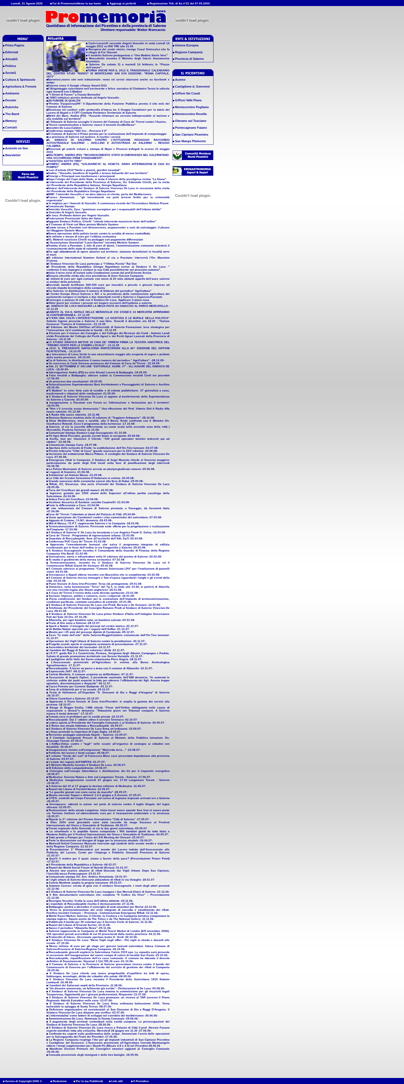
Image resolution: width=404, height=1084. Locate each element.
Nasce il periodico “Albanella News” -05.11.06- (80, 927)
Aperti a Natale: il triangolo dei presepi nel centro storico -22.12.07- (94, 626)
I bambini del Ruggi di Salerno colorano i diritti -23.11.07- (87, 650)
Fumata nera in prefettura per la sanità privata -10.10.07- (86, 716)
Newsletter (12, 155)
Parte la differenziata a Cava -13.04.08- (74, 505)
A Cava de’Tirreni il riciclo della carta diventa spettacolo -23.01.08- (94, 592)
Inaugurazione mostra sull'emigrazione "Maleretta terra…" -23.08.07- (94, 749)
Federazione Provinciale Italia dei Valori (74, 218)
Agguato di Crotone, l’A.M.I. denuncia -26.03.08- (80, 520)
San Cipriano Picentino (191, 134)
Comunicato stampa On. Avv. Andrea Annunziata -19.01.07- (88, 876)
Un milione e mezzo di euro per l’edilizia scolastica (82, 236)
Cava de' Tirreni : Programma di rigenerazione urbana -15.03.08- (92, 535)
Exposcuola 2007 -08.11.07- (67, 671)
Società (10, 72)
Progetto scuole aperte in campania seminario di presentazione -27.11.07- (98, 644)
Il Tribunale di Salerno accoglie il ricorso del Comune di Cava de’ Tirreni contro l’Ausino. (107, 121)
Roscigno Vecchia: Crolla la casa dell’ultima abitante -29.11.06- (91, 900)
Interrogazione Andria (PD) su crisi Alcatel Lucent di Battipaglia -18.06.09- (97, 372)
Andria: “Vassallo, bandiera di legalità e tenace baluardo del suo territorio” (98, 173)
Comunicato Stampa (61, 206)
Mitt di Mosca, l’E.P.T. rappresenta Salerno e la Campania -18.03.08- (94, 523)
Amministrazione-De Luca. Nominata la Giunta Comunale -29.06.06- (94, 1018)
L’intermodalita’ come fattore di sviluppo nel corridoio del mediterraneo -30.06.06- (103, 1015)
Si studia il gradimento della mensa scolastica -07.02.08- (87, 559)
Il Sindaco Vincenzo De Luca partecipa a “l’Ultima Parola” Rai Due (92, 263)
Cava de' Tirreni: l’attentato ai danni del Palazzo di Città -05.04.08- (92, 514)
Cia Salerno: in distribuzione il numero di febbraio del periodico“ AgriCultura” (99, 290)
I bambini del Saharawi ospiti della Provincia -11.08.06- (86, 985)
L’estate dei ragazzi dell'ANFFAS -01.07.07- (77, 761)
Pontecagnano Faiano (190, 127)
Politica (10, 66)
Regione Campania (188, 52)
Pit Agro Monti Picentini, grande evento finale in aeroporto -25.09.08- (94, 435)
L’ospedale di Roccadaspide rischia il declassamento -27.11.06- (91, 903)
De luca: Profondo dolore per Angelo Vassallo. (79, 215)
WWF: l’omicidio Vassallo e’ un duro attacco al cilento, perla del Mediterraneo (99, 194)
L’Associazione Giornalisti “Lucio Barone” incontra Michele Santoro (93, 242)
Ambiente (11, 93)
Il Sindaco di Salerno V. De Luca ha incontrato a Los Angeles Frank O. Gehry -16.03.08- (107, 532)
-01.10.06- (127, 961)
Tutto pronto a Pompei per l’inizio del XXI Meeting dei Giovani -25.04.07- (97, 837)
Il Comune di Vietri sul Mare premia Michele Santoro (83, 224)
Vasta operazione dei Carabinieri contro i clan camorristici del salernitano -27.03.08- (105, 517)
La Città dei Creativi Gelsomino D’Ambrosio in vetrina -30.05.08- (91, 478)
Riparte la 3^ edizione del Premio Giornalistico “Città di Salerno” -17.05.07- (99, 819)
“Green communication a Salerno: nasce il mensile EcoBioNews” (92, 124)
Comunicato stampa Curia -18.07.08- (72, 444)
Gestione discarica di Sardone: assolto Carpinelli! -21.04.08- (89, 502)
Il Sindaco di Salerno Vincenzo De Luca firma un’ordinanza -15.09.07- (95, 728)
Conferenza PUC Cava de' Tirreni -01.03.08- (77, 541)
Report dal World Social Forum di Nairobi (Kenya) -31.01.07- (88, 867)
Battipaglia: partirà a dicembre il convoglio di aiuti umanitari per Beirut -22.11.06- (103, 906)
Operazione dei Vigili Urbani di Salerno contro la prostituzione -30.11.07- (97, 641)
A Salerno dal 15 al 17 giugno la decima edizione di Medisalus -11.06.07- (97, 786)
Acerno (180, 79)
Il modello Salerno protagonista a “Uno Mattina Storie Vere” (127, 55)
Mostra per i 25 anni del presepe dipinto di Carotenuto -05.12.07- (92, 632)
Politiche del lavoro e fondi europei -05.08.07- (79, 752)
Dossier (10, 100)
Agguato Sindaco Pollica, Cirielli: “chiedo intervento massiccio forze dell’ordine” (102, 221)
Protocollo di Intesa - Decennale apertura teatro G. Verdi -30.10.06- (93, 937)
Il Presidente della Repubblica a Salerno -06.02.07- (83, 864)
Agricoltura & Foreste (20, 86)
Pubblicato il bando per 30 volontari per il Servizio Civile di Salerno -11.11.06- (101, 921)
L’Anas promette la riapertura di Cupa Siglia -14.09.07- (85, 731)
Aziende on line (16, 148)
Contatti (10, 127)
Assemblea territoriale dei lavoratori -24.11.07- (80, 647)
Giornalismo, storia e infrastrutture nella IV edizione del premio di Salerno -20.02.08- (105, 556)
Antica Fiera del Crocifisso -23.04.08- (73, 499)
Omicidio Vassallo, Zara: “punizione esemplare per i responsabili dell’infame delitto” (105, 209)
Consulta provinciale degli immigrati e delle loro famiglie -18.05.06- (94, 1054)
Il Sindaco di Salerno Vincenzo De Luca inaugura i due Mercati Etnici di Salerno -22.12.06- (109, 891)
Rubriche (11, 107)
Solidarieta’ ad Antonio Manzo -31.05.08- (75, 475)
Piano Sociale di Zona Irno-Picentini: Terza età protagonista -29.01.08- (95, 583)
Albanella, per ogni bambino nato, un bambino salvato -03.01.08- (92, 619)
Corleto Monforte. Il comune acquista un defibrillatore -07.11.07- (91, 674)
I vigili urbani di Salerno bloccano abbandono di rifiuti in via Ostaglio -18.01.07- (102, 879)
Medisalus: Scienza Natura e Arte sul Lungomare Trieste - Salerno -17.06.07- (100, 776)
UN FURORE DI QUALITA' (64, 100)
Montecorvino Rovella (190, 114)
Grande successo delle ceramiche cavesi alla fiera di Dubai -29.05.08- (95, 481)
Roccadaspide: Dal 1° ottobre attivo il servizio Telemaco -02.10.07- (93, 719)
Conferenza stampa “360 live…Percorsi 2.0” (77, 130)
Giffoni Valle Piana (187, 100)
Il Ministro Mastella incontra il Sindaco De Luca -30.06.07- (87, 764)
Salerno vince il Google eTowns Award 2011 (77, 85)
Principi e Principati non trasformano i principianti (81, 176)
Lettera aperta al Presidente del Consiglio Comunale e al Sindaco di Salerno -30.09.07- (107, 722)
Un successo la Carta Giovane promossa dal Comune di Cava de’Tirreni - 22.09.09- (104, 363)
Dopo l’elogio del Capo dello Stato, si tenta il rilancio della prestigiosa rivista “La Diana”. (107, 179)
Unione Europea (186, 45)
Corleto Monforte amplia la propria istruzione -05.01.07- (85, 882)
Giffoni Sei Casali (187, 93)
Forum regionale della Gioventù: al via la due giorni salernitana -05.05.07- (98, 828)
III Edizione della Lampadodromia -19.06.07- (78, 767)
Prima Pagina (14, 45)
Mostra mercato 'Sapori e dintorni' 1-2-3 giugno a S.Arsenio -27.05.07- (95, 795)
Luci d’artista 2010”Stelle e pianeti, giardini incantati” (84, 170)
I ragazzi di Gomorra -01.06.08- (69, 472)
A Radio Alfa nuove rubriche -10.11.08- (74, 414)
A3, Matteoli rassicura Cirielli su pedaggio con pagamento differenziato (95, 239)
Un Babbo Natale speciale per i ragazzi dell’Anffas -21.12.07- (89, 629)
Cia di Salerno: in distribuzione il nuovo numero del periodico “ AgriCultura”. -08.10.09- (106, 360)
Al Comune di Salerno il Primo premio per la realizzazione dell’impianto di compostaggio (107, 133)
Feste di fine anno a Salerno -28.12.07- (74, 622)
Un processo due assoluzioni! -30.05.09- (75, 381)
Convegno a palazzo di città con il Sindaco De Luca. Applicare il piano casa (98, 299)
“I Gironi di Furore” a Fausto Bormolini (74, 94)
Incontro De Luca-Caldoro (65, 127)
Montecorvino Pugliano (191, 107)
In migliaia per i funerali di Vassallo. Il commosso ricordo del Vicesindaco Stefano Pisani (108, 203)
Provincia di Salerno (189, 58)
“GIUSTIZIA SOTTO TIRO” (65, 161)
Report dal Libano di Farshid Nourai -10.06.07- (79, 789)
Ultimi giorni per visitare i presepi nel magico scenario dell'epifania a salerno (100, 302)
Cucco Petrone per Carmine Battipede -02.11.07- (81, 686)
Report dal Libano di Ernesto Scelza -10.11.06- (79, 924)
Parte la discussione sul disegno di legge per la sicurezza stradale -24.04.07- (101, 840)
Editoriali (11, 52)
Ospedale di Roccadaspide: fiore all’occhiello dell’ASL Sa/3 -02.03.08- (96, 538)
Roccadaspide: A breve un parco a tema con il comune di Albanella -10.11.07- (101, 668)
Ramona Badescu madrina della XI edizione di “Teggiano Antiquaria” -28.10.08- (101, 417)
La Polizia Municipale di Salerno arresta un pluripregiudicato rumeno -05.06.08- (101, 468)
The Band (11, 114)
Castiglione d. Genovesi (192, 86)
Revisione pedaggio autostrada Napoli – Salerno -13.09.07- (88, 734)
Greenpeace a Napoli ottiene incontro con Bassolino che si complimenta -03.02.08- (104, 574)
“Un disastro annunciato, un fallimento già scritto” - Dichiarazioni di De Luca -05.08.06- (107, 988)
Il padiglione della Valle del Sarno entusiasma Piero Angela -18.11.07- (95, 659)
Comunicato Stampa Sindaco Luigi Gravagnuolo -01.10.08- (87, 432)
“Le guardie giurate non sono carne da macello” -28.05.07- (88, 792)
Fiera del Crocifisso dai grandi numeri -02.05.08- (81, 490)
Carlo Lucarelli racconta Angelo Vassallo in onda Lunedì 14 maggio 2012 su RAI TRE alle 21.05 (128, 45)
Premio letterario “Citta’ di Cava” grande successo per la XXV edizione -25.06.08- (103, 450)
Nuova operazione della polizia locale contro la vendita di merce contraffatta (99, 233)
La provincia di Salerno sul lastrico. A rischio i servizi (84, 136)
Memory (10, 120)
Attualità (11, 59)
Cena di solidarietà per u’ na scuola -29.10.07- (79, 689)
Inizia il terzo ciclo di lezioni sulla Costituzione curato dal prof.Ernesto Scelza (99, 272)
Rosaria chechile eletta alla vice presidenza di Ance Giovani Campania (95, 275)
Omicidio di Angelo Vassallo (67, 212)
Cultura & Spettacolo (19, 79)
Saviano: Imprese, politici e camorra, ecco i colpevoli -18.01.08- (92, 595)
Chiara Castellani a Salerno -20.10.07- (74, 698)
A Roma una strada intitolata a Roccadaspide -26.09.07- (86, 725)
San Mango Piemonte (190, 141)
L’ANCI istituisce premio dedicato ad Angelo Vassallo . (84, 97)
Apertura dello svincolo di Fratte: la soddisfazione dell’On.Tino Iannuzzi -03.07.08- (103, 447)
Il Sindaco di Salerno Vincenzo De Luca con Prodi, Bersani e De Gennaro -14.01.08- (105, 604)
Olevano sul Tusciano (190, 120)
